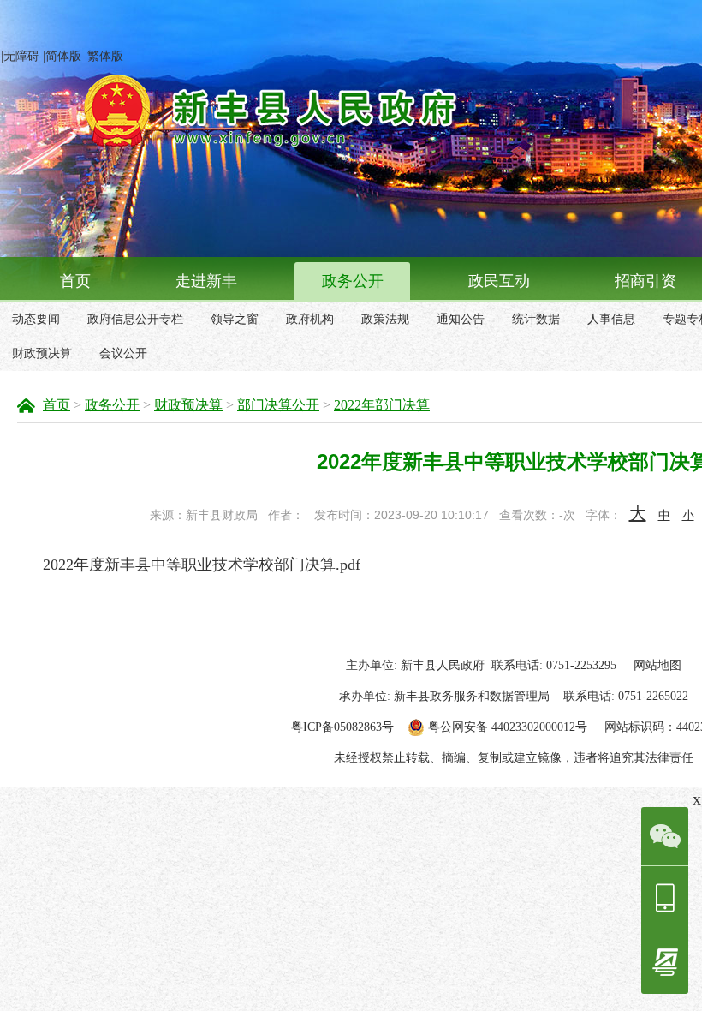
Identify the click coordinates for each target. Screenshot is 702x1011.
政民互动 (499, 281)
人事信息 (611, 319)
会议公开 (123, 353)
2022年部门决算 (382, 405)
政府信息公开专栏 (135, 319)
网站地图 (657, 665)
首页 (75, 281)
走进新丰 (206, 281)
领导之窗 (235, 319)
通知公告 (461, 319)
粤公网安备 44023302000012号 (507, 727)
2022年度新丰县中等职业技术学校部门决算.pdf (201, 564)
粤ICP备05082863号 (342, 727)
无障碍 (21, 56)
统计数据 (536, 319)
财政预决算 (42, 353)
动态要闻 (36, 319)
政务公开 (353, 281)
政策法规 (385, 319)
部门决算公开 (278, 405)
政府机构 (310, 319)
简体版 (63, 56)
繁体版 (105, 56)
